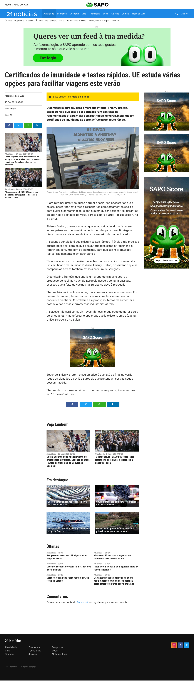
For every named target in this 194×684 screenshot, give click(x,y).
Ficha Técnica (11, 667)
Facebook (82, 602)
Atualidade (10, 108)
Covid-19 (8, 115)
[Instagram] (174, 645)
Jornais (24, 5)
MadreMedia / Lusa (14, 95)
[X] (186, 645)
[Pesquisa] (176, 13)
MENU (8, 5)
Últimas (53, 546)
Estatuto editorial (28, 667)
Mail (16, 5)
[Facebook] (180, 645)
